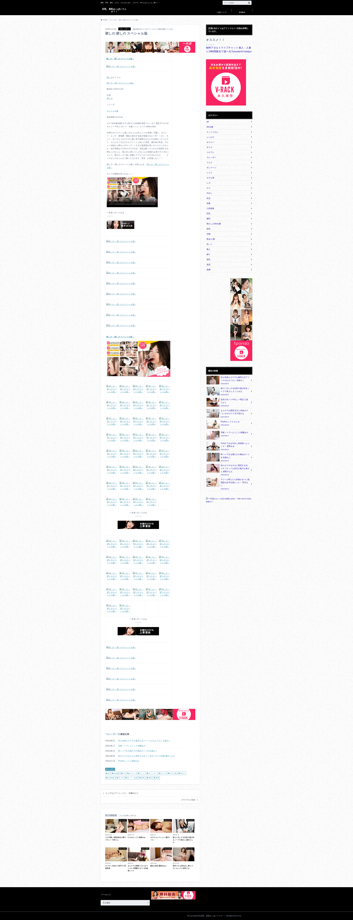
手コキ (120, 778)
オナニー (132, 773)
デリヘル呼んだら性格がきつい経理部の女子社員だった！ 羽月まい (235, 484)
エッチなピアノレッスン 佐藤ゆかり (121, 793)
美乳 (143, 778)
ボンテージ (211, 167)
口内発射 (111, 778)
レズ (208, 183)
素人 (208, 249)
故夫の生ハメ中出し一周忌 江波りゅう (234, 402)
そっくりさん (212, 132)
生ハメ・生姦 (132, 778)
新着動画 (242, 12)
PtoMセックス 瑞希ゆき (128, 761)
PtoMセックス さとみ (230, 423)
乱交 (208, 198)
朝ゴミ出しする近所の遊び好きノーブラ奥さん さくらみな (235, 391)
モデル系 (173, 773)
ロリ (208, 188)
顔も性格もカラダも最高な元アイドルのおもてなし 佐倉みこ (144, 740)
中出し (182, 773)
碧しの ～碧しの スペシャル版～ (121, 83)
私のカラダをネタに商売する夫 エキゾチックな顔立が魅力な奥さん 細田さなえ (235, 469)
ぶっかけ (210, 137)
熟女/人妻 (211, 239)
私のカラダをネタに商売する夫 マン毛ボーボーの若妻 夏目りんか (146, 756)
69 (109, 773)
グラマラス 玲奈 (188, 800)
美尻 (150, 778)
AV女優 (116, 773)
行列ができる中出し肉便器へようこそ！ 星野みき (235, 446)
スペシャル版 (112, 111)
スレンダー (111, 734)
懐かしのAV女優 (214, 223)
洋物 (208, 234)
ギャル (209, 147)
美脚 (157, 778)
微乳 (208, 218)
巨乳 (208, 213)
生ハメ (209, 244)
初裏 (208, 203)
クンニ (142, 773)
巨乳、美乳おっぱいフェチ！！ (114, 10)
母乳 (208, 229)
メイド (209, 172)
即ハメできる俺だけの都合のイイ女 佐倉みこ (137, 751)
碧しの (110, 77)
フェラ (163, 773)
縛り (208, 254)
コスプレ (210, 152)
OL (124, 773)
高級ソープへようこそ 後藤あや (132, 746)
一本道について (221, 12)
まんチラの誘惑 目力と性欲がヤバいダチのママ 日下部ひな (234, 413)
